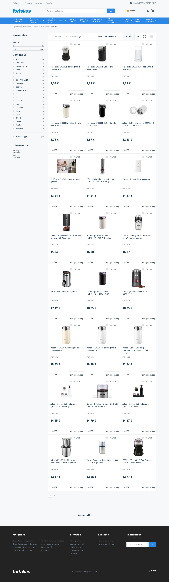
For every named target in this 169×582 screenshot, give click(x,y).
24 (138, 36)
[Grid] (144, 36)
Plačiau (53, 94)
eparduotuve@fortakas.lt (144, 3)
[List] (151, 36)
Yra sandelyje (75, 36)
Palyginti (59, 36)
